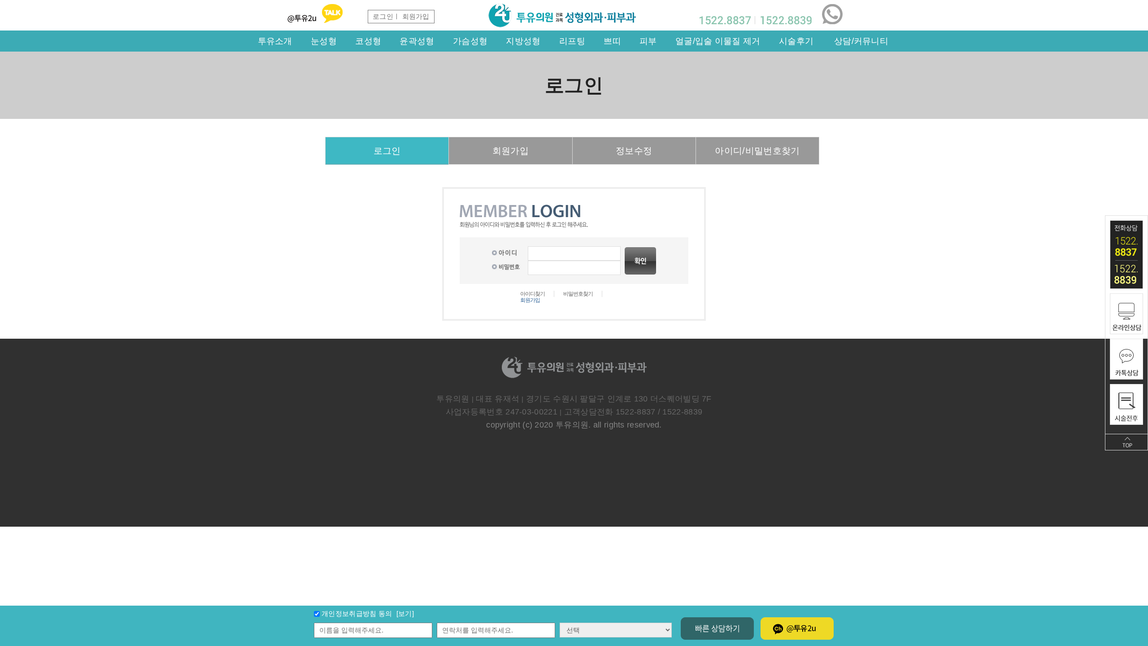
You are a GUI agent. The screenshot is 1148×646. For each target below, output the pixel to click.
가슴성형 (470, 41)
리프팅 (572, 41)
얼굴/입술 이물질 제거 (718, 41)
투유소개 (275, 41)
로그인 (383, 16)
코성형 (368, 41)
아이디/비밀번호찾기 (757, 151)
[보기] (404, 613)
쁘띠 (612, 41)
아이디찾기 (532, 294)
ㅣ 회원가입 (411, 16)
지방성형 (523, 41)
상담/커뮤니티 (861, 41)
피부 (648, 41)
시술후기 (796, 41)
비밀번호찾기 (578, 294)
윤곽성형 (417, 41)
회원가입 (510, 151)
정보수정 (634, 151)
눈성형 (324, 41)
